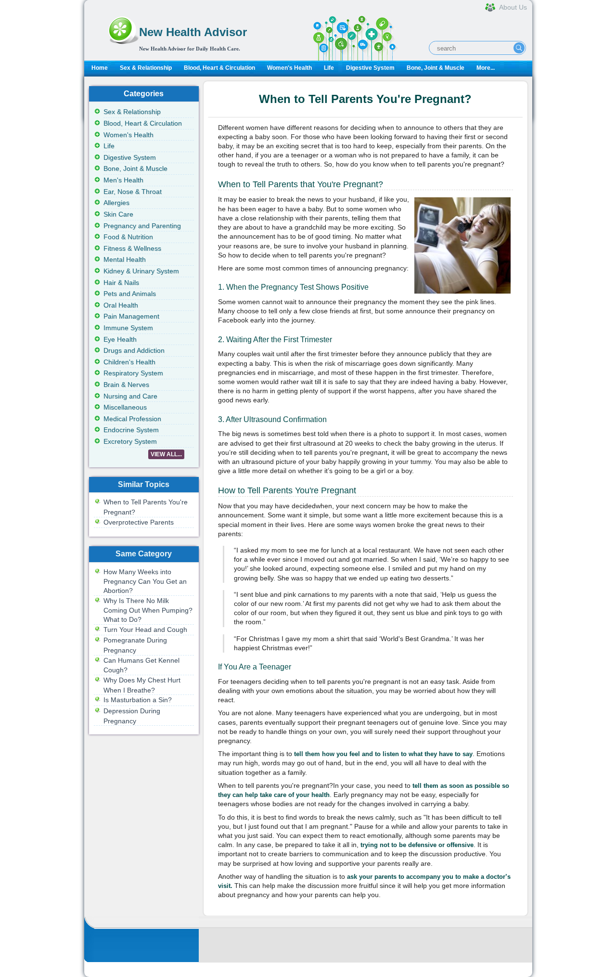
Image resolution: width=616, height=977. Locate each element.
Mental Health (124, 259)
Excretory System (130, 441)
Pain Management (131, 316)
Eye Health (120, 339)
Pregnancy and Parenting (142, 226)
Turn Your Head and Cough (145, 629)
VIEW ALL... (166, 454)
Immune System (128, 328)
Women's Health (289, 67)
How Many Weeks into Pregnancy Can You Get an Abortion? (145, 581)
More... (485, 67)
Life (329, 67)
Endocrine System (131, 430)
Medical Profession (132, 419)
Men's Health (123, 180)
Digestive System (370, 67)
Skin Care (118, 214)
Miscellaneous (125, 407)
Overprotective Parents (138, 522)
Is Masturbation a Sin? (137, 700)
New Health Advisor (193, 32)
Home (99, 67)
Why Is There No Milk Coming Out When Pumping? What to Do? (147, 610)
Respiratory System (133, 373)
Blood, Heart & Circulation (219, 67)
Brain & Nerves (126, 384)
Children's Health (129, 362)
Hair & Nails (121, 282)
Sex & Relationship (146, 67)
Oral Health (120, 305)
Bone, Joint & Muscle (435, 67)
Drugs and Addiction (134, 350)
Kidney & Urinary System (141, 271)
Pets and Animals (129, 293)
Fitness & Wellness (132, 248)
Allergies (116, 202)
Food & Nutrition (128, 237)
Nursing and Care (130, 396)
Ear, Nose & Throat (132, 191)
